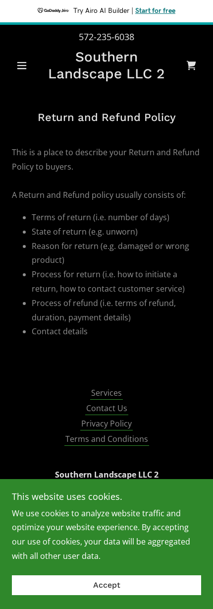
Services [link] (106, 392)
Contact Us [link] (106, 408)
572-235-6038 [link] (106, 37)
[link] (106, 65)
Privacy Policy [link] (106, 423)
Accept (106, 585)
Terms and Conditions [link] (106, 438)
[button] (26, 65)
